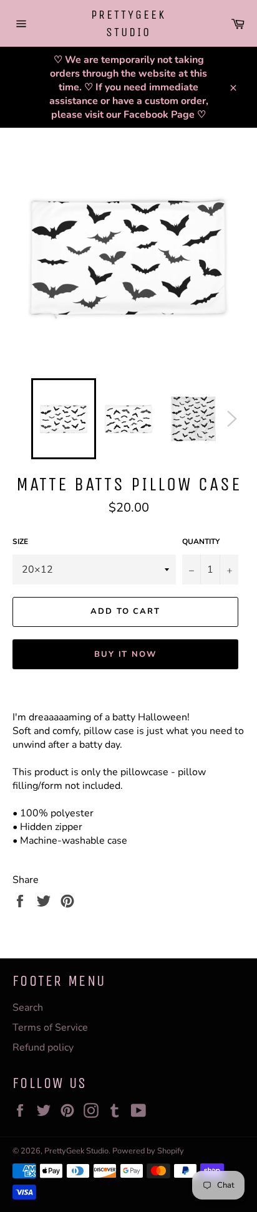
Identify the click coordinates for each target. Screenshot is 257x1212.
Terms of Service (50, 1027)
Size (20, 541)
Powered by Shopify (148, 1151)
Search (27, 1007)
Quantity (201, 541)
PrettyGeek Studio (128, 23)
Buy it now (125, 654)
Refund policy (43, 1047)
